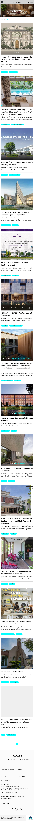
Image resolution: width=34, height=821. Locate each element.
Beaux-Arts (13, 72)
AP (3, 734)
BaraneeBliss (6, 275)
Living (3, 766)
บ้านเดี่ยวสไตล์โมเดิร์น (14, 175)
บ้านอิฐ (13, 431)
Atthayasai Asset (7, 380)
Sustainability (6, 780)
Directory (21, 776)
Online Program (23, 773)
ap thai (4, 72)
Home (3, 20)
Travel (20, 769)
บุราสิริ (11, 584)
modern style (11, 734)
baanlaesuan (6, 225)
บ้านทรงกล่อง (5, 431)
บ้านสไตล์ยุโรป (14, 682)
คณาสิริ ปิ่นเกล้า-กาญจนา (8, 634)
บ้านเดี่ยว (4, 175)
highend (18, 380)
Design (3, 776)
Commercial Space (7, 769)
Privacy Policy (6, 803)
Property (5, 682)
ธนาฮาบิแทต (5, 533)
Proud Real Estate (17, 124)
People (20, 766)
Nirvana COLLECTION (16, 325)
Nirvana (5, 325)
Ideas (3, 773)
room (4, 481)
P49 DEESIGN (6, 124)
